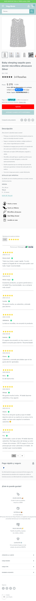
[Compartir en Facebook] (21, 120)
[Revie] (29, 247)
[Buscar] (31, 11)
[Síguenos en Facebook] (3, 588)
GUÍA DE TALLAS (7, 195)
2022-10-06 (6, 317)
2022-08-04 (6, 372)
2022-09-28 (6, 334)
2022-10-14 (6, 298)
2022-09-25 (6, 353)
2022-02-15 (6, 408)
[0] (32, 6)
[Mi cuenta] (29, 6)
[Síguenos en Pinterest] (10, 588)
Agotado (18, 107)
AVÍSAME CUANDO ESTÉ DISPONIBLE (18, 112)
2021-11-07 (6, 432)
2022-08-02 (6, 389)
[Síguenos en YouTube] (14, 588)
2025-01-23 (6, 255)
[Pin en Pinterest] (25, 120)
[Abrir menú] (3, 6)
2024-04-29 (6, 276)
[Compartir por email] (32, 120)
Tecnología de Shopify (7, 597)
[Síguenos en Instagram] (7, 588)
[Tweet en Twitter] (29, 120)
